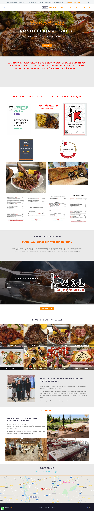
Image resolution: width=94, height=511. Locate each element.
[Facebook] (86, 2)
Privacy (53, 507)
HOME (45, 7)
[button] (47, 45)
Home (40, 507)
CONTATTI (84, 7)
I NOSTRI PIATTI (53, 7)
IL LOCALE (64, 7)
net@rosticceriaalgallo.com (74, 2)
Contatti (47, 507)
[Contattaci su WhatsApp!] (2, 508)
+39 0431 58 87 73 (32, 2)
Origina (11, 507)
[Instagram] (88, 2)
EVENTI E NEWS (73, 7)
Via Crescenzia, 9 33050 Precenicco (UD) (47, 472)
